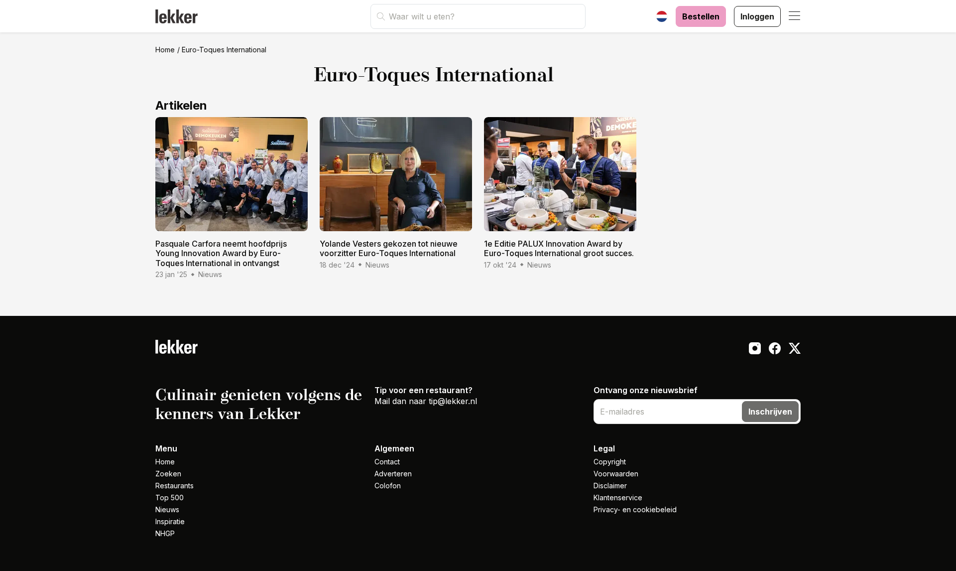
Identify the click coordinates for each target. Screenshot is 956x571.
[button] (795, 16)
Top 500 (169, 497)
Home (165, 49)
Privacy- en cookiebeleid (635, 509)
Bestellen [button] (700, 16)
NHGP (165, 533)
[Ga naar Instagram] (755, 350)
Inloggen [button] (757, 16)
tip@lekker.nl (453, 401)
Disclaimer (610, 485)
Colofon (387, 485)
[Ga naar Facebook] (775, 350)
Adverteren (393, 473)
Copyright (610, 461)
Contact (387, 461)
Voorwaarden (616, 473)
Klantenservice (618, 497)
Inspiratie (170, 521)
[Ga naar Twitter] (795, 350)
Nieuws (167, 509)
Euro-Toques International (224, 49)
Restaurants (174, 485)
